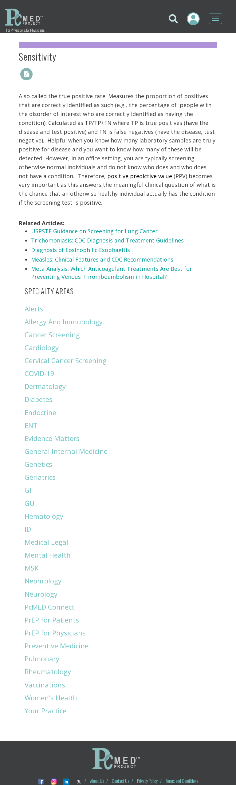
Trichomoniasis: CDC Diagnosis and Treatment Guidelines (107, 240)
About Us (97, 781)
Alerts (34, 308)
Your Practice (45, 710)
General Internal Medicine (66, 451)
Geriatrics (40, 477)
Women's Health (51, 697)
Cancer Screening (52, 334)
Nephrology (43, 580)
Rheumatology (48, 671)
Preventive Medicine (56, 645)
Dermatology (45, 386)
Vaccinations (45, 684)
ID (28, 529)
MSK (31, 567)
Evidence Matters (52, 438)
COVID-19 (39, 373)
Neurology (41, 594)
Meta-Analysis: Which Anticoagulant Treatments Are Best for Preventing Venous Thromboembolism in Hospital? (111, 272)
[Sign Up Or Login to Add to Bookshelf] (40, 74)
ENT (31, 425)
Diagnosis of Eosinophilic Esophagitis (80, 250)
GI (28, 490)
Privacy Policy (147, 781)
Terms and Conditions (182, 781)
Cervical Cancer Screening (66, 360)
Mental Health (48, 554)
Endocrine (40, 412)
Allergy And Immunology (64, 321)
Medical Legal (46, 542)
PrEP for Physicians (55, 632)
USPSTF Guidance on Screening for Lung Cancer (94, 231)
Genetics (38, 464)
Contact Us (120, 781)
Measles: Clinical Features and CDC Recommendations (102, 259)
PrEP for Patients (52, 619)
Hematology (44, 516)
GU (29, 503)
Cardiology (42, 347)
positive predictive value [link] (139, 176)
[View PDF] (26, 74)
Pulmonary (42, 658)
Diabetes (39, 399)
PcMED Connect (49, 606)
